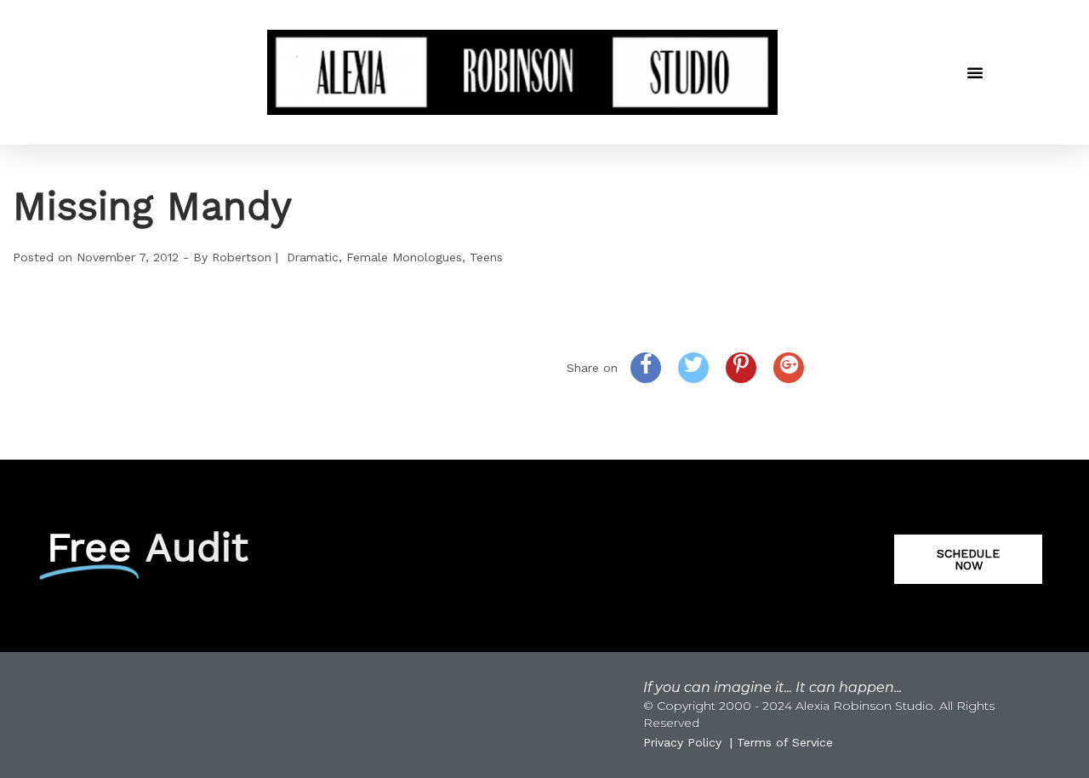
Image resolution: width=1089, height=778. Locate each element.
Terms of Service (785, 742)
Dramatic (313, 257)
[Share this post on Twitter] (693, 367)
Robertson (241, 257)
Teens (486, 257)
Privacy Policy (682, 742)
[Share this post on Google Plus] (788, 367)
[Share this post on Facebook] (645, 367)
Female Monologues (404, 257)
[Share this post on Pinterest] (741, 367)
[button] (975, 72)
